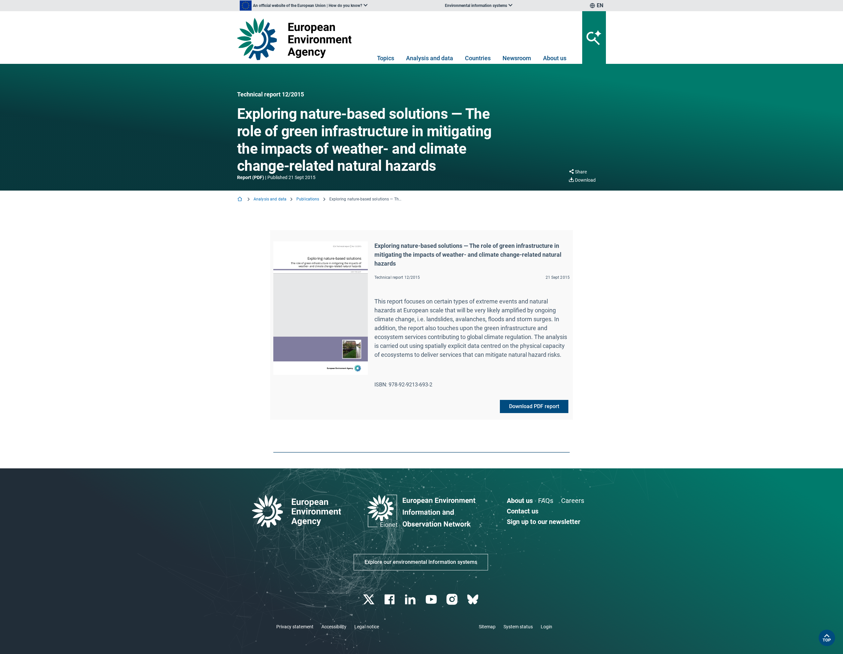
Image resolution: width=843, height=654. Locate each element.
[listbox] (303, 5)
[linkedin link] (411, 599)
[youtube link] (431, 599)
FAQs (545, 501)
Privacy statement (294, 626)
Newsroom (517, 58)
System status (518, 626)
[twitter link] (369, 599)
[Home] (240, 199)
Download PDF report (534, 406)
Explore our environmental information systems (421, 562)
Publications (307, 199)
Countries (478, 58)
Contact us (522, 511)
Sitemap (487, 626)
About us (554, 58)
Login (546, 626)
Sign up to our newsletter (543, 522)
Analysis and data (429, 58)
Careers (572, 501)
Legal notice (366, 626)
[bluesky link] (473, 599)
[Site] (297, 39)
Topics (385, 58)
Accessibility (333, 626)
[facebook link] (390, 599)
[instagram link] (452, 599)
